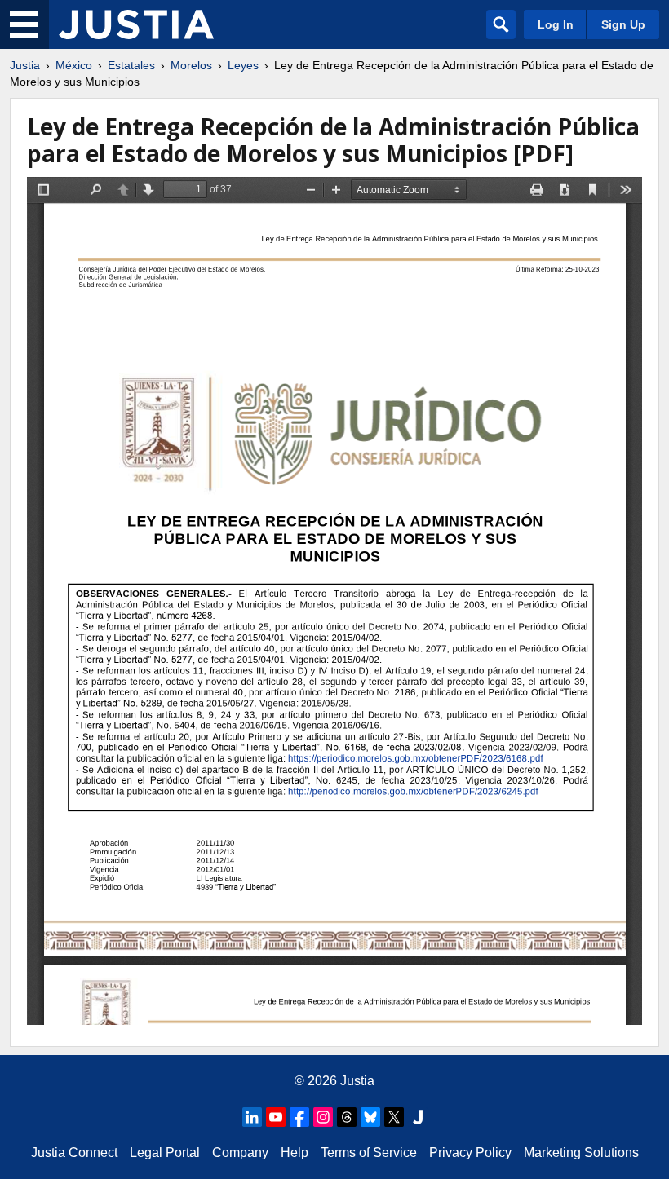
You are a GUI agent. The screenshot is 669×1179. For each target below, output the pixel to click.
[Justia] (136, 24)
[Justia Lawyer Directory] (418, 1117)
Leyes (243, 65)
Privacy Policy (470, 1152)
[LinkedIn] (252, 1117)
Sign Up (623, 24)
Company (240, 1152)
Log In (556, 24)
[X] (394, 1117)
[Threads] (347, 1117)
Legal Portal (165, 1152)
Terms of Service (369, 1152)
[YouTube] (276, 1117)
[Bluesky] (370, 1117)
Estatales (131, 65)
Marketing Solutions (581, 1152)
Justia (25, 65)
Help (294, 1152)
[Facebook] (299, 1117)
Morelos (191, 65)
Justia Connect (74, 1152)
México (73, 65)
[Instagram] (323, 1117)
